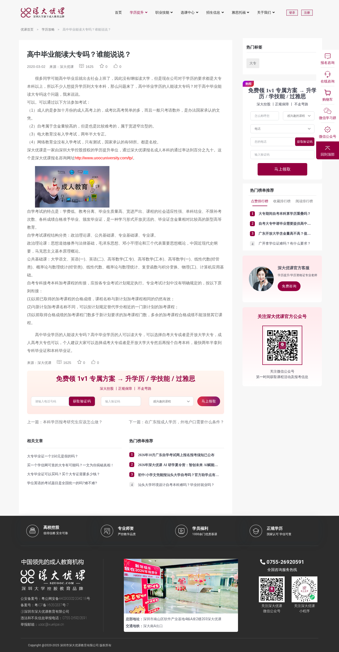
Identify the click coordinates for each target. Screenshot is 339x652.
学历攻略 (48, 29)
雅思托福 (239, 12)
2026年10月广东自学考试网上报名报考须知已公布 (176, 455)
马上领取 (209, 401)
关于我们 (264, 12)
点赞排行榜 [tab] (259, 201)
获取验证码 (82, 401)
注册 (307, 12)
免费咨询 (289, 286)
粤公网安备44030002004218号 (65, 599)
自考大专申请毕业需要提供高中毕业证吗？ (292, 223)
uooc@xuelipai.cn (51, 624)
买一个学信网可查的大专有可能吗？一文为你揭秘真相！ (70, 465)
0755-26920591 (74, 618)
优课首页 (27, 29)
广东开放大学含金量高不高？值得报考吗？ (292, 233)
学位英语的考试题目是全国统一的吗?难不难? (62, 483)
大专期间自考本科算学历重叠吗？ (285, 214)
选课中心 (188, 12)
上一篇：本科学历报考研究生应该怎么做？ (64, 422)
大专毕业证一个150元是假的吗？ (52, 456)
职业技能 (162, 12)
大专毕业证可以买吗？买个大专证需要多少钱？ (63, 474)
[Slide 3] (190, 606)
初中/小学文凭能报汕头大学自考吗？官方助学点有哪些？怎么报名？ (190, 475)
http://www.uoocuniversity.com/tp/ (104, 158)
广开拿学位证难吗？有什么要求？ (285, 243)
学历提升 (137, 12)
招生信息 (213, 12)
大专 (252, 63)
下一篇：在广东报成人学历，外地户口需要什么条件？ (176, 422)
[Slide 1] (172, 606)
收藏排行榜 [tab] (282, 201)
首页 (118, 12)
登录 (292, 12)
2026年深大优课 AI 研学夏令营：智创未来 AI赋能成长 (179, 465)
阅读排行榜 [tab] (304, 201)
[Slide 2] (181, 606)
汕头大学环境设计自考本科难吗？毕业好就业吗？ (176, 485)
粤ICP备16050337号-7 (51, 605)
